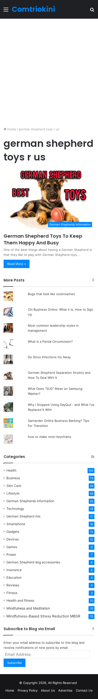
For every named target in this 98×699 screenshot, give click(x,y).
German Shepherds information (30, 501)
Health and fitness (20, 600)
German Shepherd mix (23, 516)
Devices (12, 539)
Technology (15, 509)
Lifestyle (13, 493)
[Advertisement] (49, 72)
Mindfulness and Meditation (28, 608)
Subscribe (14, 663)
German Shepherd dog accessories (33, 562)
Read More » (16, 264)
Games (11, 547)
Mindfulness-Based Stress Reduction (43, 616)
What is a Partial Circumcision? (50, 341)
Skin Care (13, 486)
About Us (48, 690)
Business (13, 478)
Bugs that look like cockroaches (51, 294)
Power (11, 554)
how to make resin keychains (49, 437)
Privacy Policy (28, 690)
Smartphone (15, 524)
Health (11, 470)
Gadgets (12, 532)
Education (14, 577)
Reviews (12, 585)
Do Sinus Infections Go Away (49, 357)
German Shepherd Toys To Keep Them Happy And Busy (43, 239)
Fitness (11, 593)
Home (11, 129)
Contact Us (84, 690)
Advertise (65, 690)
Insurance (14, 570)
